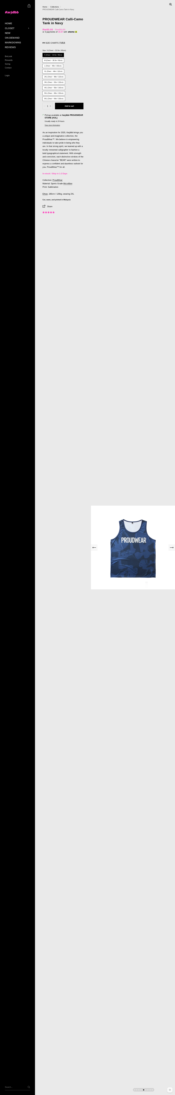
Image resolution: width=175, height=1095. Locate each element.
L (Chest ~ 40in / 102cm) (53, 65)
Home (44, 7)
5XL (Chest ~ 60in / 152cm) (54, 92)
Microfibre (67, 183)
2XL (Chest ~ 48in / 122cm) (54, 76)
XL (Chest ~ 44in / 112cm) (53, 70)
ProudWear (57, 180)
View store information (52, 125)
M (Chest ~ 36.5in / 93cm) (53, 59)
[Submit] (29, 1087)
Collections (54, 7)
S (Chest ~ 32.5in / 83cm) (53, 54)
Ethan (45, 194)
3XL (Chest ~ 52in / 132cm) (54, 81)
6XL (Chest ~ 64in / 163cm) (54, 98)
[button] (48, 212)
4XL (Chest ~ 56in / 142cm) (54, 87)
